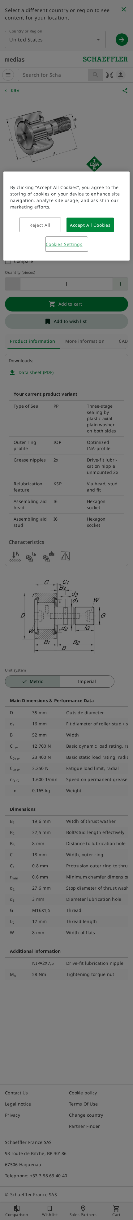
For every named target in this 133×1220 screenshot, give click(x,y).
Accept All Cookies (90, 225)
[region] (66, 215)
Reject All (39, 225)
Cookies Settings (64, 244)
